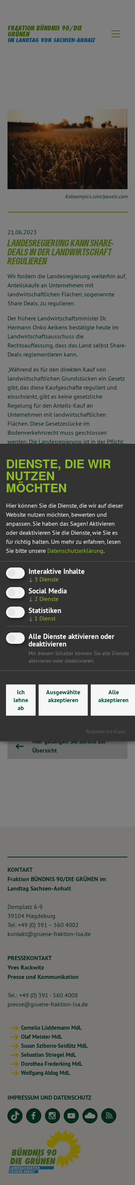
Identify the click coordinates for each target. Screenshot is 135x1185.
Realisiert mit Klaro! (106, 731)
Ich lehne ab (21, 700)
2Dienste (43, 598)
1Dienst (42, 618)
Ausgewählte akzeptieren (63, 696)
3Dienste (43, 579)
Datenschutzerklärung (75, 550)
